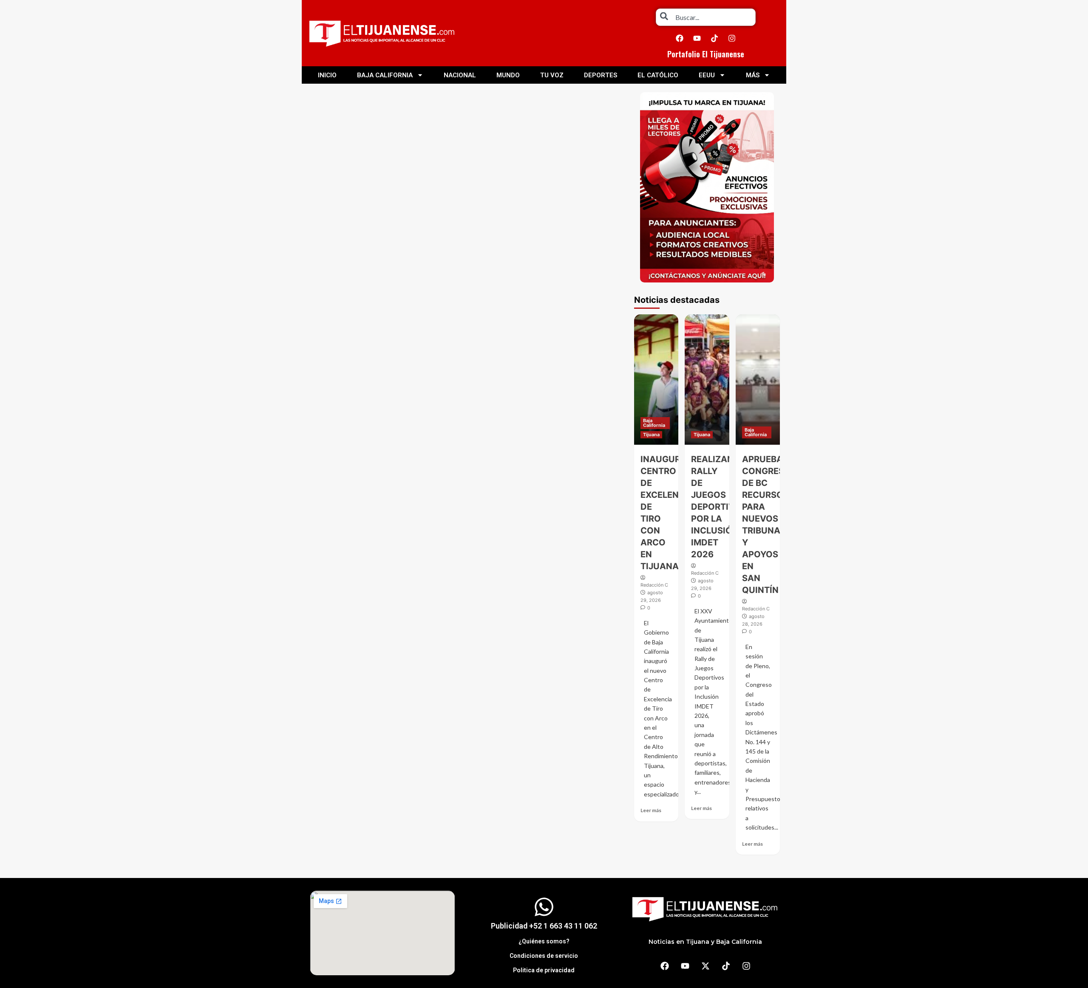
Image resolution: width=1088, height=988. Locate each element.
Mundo (508, 75)
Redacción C (654, 585)
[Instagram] (732, 38)
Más (752, 75)
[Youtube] (697, 38)
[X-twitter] (705, 965)
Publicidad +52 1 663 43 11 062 (544, 925)
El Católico (658, 75)
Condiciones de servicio (544, 955)
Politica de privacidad (544, 970)
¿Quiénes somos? (544, 941)
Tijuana (651, 435)
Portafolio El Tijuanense (705, 53)
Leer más (650, 810)
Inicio (327, 75)
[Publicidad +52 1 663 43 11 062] (544, 906)
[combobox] (706, 17)
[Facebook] (679, 38)
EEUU (707, 75)
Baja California (385, 75)
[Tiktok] (714, 38)
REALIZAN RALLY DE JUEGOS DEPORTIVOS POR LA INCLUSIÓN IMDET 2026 (719, 506)
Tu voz (552, 75)
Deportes (600, 75)
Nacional (460, 75)
